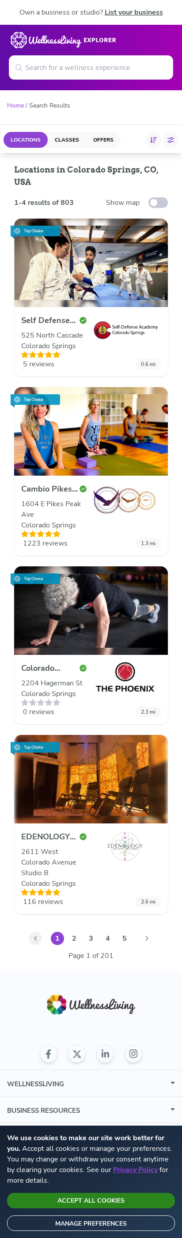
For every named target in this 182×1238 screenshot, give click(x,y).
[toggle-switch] (158, 202)
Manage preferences (91, 1223)
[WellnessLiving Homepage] (91, 1005)
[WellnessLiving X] (77, 1054)
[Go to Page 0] (35, 938)
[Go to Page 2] (146, 938)
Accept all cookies (91, 1200)
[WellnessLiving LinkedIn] (105, 1054)
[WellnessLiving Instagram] (133, 1054)
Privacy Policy (135, 1170)
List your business (134, 12)
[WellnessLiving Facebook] (48, 1054)
